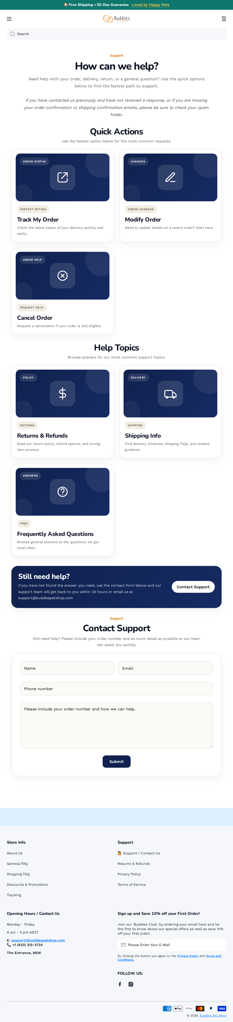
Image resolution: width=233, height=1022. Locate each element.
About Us (15, 853)
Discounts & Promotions (27, 885)
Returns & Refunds (134, 864)
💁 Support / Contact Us (139, 853)
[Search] (11, 34)
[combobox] (116, 34)
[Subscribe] (220, 945)
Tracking (14, 895)
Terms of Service (132, 885)
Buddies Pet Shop (213, 1015)
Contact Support (193, 587)
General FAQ (17, 864)
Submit (116, 761)
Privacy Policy (129, 874)
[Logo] (116, 19)
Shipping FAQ (18, 874)
